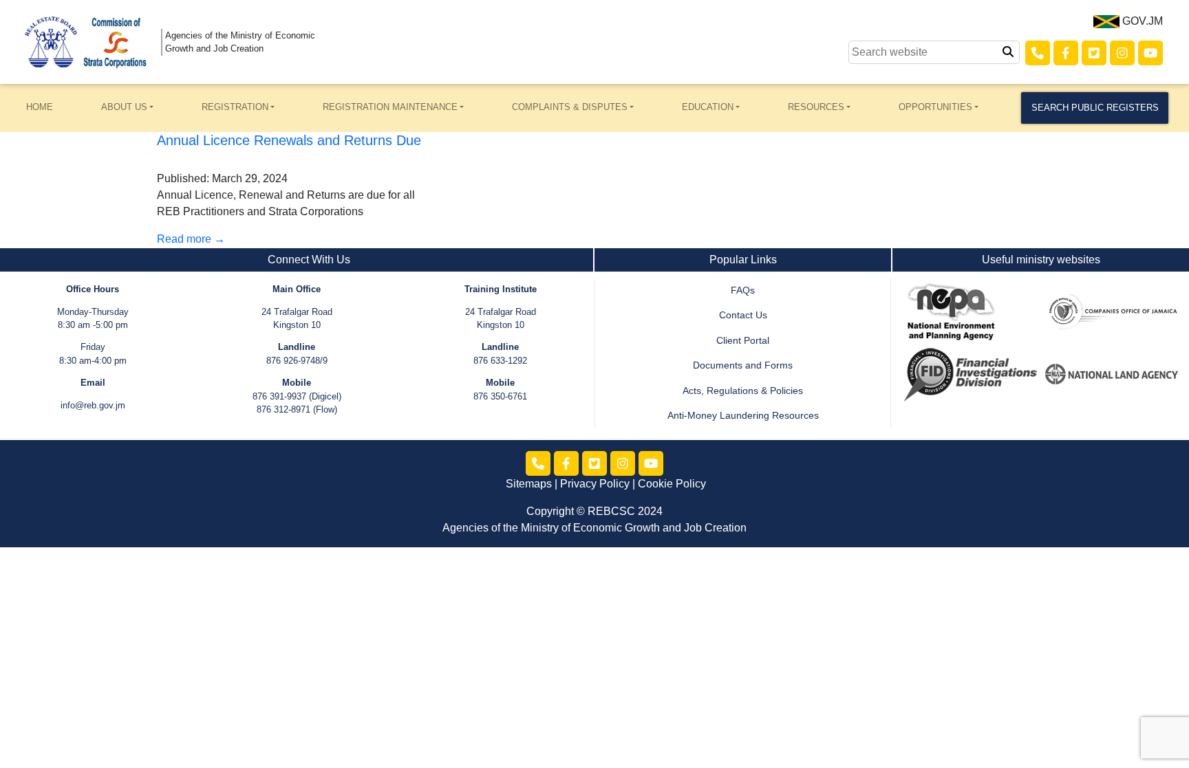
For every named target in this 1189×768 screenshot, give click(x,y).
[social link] (1037, 53)
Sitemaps (529, 484)
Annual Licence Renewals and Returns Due (289, 140)
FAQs (743, 290)
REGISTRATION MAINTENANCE (390, 107)
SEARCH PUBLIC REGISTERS (1095, 107)
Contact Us (743, 315)
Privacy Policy (595, 484)
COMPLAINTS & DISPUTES (570, 107)
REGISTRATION (235, 107)
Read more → (191, 239)
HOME (39, 107)
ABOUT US (124, 107)
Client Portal (742, 341)
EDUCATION (707, 107)
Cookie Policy (672, 484)
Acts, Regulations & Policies (743, 391)
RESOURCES (816, 107)
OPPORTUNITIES (935, 107)
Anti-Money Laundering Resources (743, 415)
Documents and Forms (743, 365)
